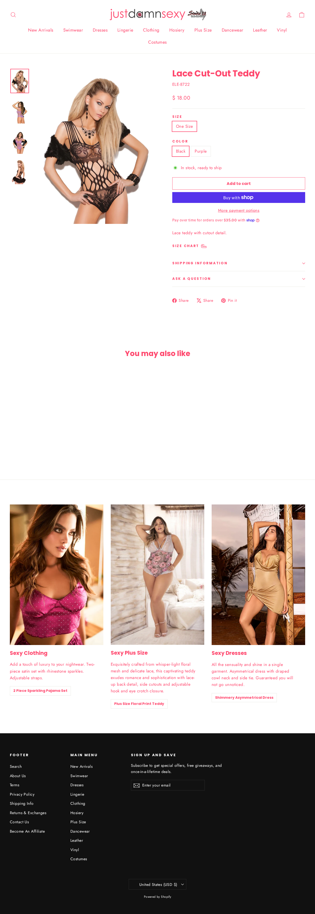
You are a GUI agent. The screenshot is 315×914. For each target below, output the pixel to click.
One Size (184, 126)
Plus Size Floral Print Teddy (139, 703)
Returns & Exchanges (28, 813)
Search (16, 766)
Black (180, 151)
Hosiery (177, 30)
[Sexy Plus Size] (157, 574)
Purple (201, 151)
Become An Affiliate (27, 831)
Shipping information (199, 263)
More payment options (239, 210)
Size (177, 117)
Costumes (157, 42)
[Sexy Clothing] (56, 574)
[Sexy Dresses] (258, 574)
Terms (14, 785)
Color (180, 141)
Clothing (151, 30)
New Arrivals (40, 30)
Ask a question (191, 278)
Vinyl (282, 30)
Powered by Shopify (157, 897)
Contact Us (19, 822)
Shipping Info (22, 803)
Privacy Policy (22, 794)
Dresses (100, 30)
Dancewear (232, 30)
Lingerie (125, 30)
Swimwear (73, 30)
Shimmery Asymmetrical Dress (244, 697)
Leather (260, 30)
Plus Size (203, 30)
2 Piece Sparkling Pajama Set (40, 690)
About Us (18, 776)
